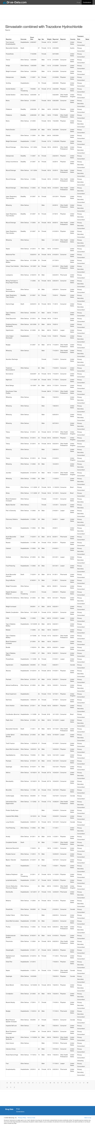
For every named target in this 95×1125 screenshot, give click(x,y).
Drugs (78, 2)
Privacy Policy (22, 1118)
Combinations (87, 2)
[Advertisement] (47, 13)
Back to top (88, 1118)
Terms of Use (31, 1118)
